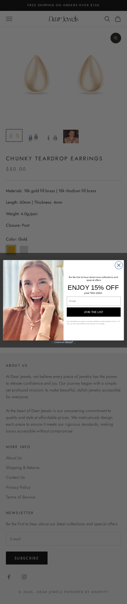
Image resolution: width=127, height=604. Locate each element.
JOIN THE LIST (93, 311)
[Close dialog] (119, 265)
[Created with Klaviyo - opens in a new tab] (63, 342)
